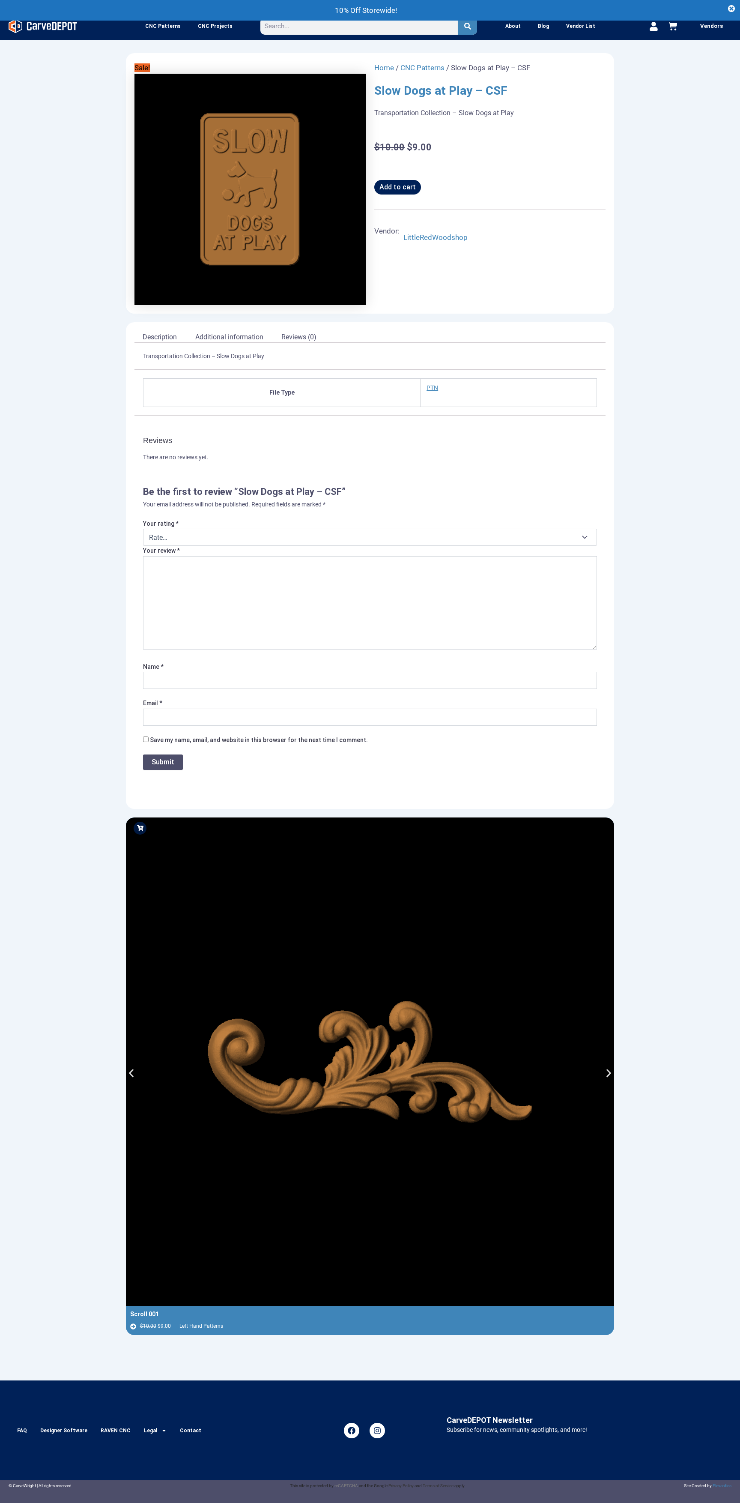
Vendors (711, 26)
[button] (131, 1073)
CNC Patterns (163, 26)
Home (384, 67)
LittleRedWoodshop (435, 237)
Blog (543, 26)
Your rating (161, 523)
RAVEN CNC (116, 1431)
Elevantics (722, 1485)
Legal (150, 1431)
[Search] (467, 26)
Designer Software (63, 1431)
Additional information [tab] (229, 337)
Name (153, 666)
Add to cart (397, 187)
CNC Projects (215, 26)
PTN (432, 387)
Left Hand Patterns (201, 1326)
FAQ (22, 1431)
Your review (161, 550)
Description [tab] (160, 337)
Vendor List (580, 26)
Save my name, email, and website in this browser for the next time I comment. (259, 740)
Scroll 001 (144, 1314)
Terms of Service (438, 1485)
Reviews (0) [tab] (298, 337)
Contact (190, 1431)
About (513, 26)
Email (152, 703)
